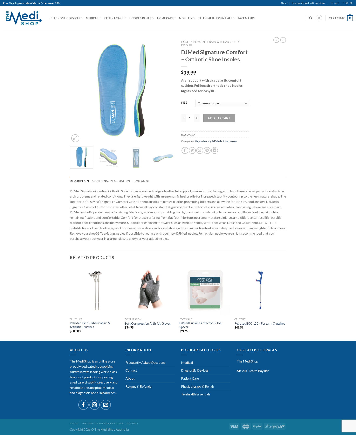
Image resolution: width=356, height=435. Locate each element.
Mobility (186, 18)
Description (79, 180)
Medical (92, 18)
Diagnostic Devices (65, 18)
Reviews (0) (141, 180)
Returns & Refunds (138, 386)
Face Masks (246, 18)
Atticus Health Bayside (253, 371)
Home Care (165, 18)
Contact (334, 3)
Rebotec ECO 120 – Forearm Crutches (259, 323)
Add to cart (219, 118)
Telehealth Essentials (215, 18)
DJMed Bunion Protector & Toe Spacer (200, 325)
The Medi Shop (247, 361)
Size (184, 102)
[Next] (167, 90)
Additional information (111, 180)
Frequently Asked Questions (308, 3)
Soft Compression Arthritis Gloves (148, 323)
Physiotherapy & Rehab (211, 41)
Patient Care (113, 18)
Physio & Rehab (140, 18)
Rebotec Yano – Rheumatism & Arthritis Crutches (90, 325)
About (283, 3)
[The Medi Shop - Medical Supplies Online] (23, 18)
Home (185, 41)
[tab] (79, 181)
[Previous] (77, 90)
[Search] (310, 18)
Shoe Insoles (230, 141)
